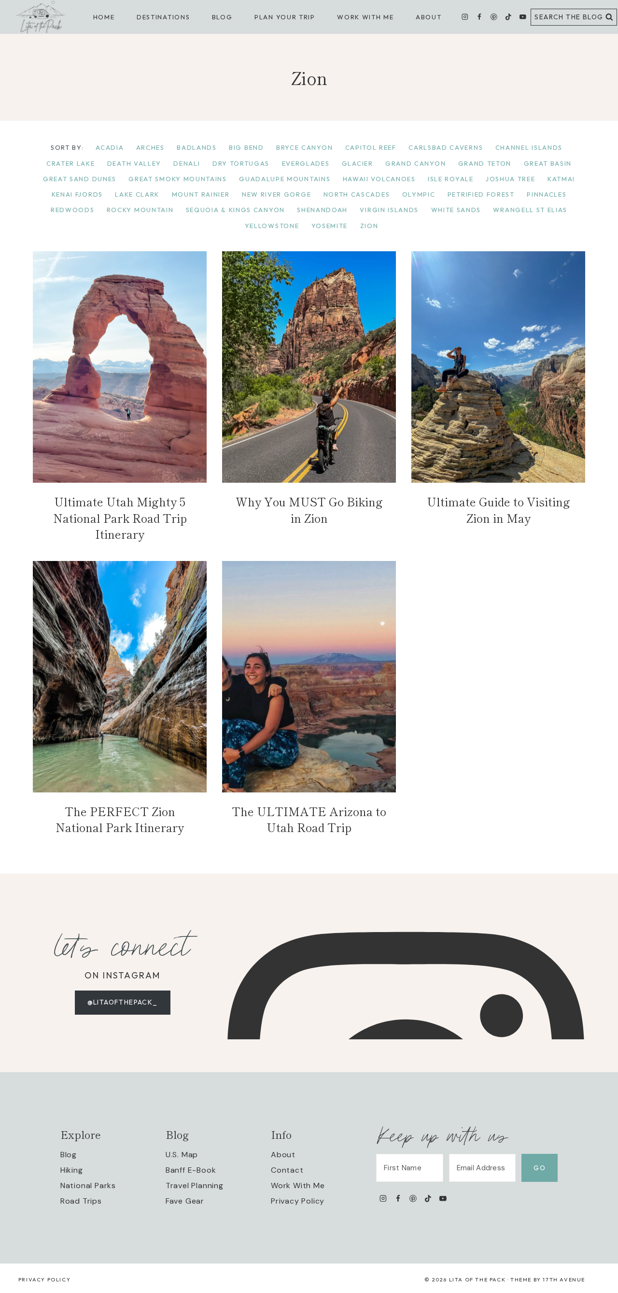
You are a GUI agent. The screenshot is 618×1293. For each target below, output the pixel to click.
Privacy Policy (297, 1201)
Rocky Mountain (140, 210)
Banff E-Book (191, 1170)
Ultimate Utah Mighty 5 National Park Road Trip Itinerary (120, 517)
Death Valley (134, 163)
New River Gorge (276, 194)
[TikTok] (508, 17)
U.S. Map (182, 1154)
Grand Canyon (415, 163)
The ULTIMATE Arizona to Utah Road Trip (309, 819)
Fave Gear (185, 1201)
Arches (150, 147)
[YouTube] (522, 17)
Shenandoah (322, 210)
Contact (287, 1170)
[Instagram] (465, 17)
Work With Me (298, 1185)
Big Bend (246, 147)
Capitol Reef (370, 147)
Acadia (110, 147)
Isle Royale (451, 179)
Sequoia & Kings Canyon (235, 210)
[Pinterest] (493, 17)
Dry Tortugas (240, 163)
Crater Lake (70, 163)
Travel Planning (195, 1185)
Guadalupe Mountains (284, 179)
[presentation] (120, 367)
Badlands (197, 147)
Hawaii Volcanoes (379, 179)
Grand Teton (485, 163)
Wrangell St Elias (530, 210)
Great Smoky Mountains (177, 179)
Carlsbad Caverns (445, 147)
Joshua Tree (510, 179)
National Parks (88, 1185)
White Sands (456, 210)
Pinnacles (546, 194)
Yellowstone (272, 226)
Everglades (306, 163)
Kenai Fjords (77, 194)
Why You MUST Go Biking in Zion (309, 509)
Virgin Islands (389, 210)
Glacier (357, 163)
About (428, 17)
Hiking (71, 1170)
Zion (369, 226)
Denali (186, 163)
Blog (68, 1154)
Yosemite (329, 226)
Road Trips (81, 1201)
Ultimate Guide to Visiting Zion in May (498, 509)
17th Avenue (564, 1279)
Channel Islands (528, 147)
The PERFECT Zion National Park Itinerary (120, 819)
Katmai (561, 179)
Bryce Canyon (304, 147)
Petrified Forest (481, 194)
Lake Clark (137, 194)
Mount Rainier (201, 194)
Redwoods (73, 210)
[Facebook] (479, 17)
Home (104, 17)
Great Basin (548, 163)
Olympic (418, 194)
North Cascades (356, 194)
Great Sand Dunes (79, 179)
